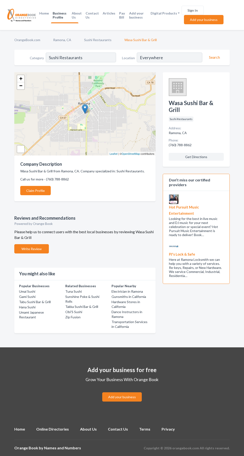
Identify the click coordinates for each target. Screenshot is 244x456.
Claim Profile (35, 191)
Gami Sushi (27, 297)
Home (44, 13)
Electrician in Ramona (127, 291)
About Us (77, 15)
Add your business (136, 15)
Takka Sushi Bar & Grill (81, 307)
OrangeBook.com (27, 40)
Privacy (168, 429)
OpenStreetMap (131, 153)
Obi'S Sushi (73, 312)
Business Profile (59, 15)
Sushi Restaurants (98, 40)
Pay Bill (122, 15)
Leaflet (113, 153)
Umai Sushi (27, 291)
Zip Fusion (73, 317)
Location (128, 58)
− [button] (20, 86)
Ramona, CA (62, 40)
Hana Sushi (27, 307)
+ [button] (20, 79)
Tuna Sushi (73, 291)
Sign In (193, 10)
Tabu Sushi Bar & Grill (35, 302)
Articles (109, 13)
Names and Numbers (62, 448)
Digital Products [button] (164, 13)
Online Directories (52, 429)
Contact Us (92, 15)
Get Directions (196, 157)
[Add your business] (122, 391)
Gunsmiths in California (129, 297)
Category (37, 58)
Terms (144, 429)
